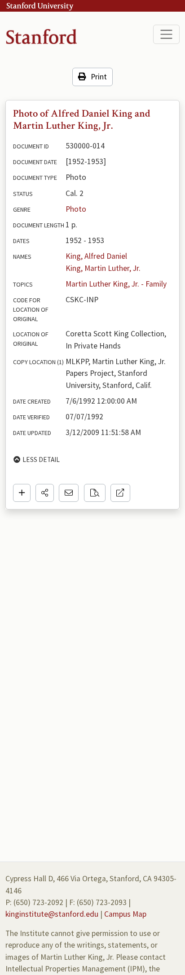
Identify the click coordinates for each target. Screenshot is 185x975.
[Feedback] (69, 493)
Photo (76, 209)
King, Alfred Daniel (96, 256)
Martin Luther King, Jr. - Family (116, 284)
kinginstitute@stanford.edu (51, 914)
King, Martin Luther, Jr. (103, 268)
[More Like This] (95, 493)
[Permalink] (120, 493)
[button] (44, 493)
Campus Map (125, 914)
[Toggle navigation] (166, 34)
